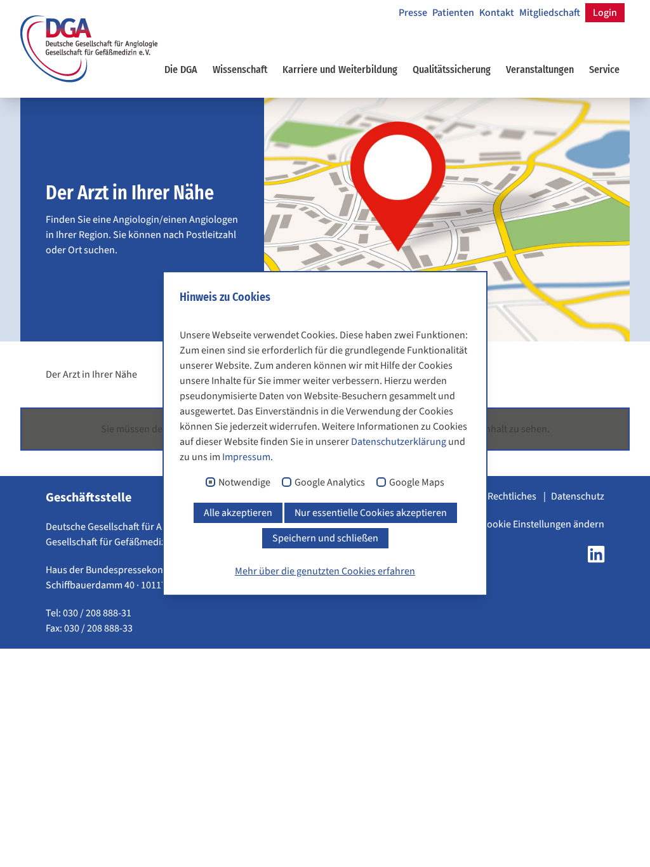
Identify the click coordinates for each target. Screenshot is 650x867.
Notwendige (244, 483)
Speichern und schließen (325, 538)
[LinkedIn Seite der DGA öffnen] (596, 559)
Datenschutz (577, 496)
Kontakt (496, 13)
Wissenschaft (240, 69)
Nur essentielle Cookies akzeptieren (371, 513)
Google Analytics (330, 483)
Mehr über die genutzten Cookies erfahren (325, 571)
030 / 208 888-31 (97, 613)
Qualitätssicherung (452, 69)
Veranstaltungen (540, 69)
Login (605, 13)
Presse (413, 13)
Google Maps (416, 483)
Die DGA (180, 69)
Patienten (453, 13)
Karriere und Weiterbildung (339, 69)
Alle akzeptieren (238, 513)
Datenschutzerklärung (398, 442)
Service (604, 69)
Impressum (246, 457)
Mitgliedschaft (549, 13)
